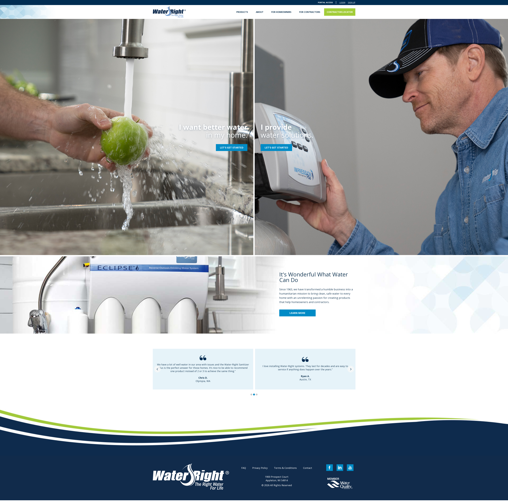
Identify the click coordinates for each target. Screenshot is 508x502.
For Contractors (309, 12)
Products (242, 12)
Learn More (297, 313)
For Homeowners (281, 12)
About (259, 12)
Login (342, 2)
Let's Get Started (231, 147)
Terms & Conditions (285, 467)
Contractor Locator (340, 12)
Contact (307, 467)
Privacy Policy (260, 467)
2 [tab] (254, 394)
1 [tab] (251, 394)
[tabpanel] (203, 369)
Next (350, 369)
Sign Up (351, 2)
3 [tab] (257, 394)
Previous (157, 369)
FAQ (243, 467)
